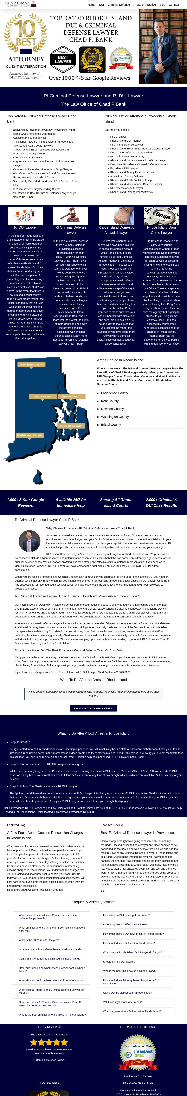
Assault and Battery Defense (127, 176)
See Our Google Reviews (49, 1053)
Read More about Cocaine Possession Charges (35, 889)
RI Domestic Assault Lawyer (126, 188)
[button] (140, 393)
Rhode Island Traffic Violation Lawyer (132, 180)
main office (26, 604)
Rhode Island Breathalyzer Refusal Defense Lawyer (140, 148)
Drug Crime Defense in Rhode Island (131, 152)
